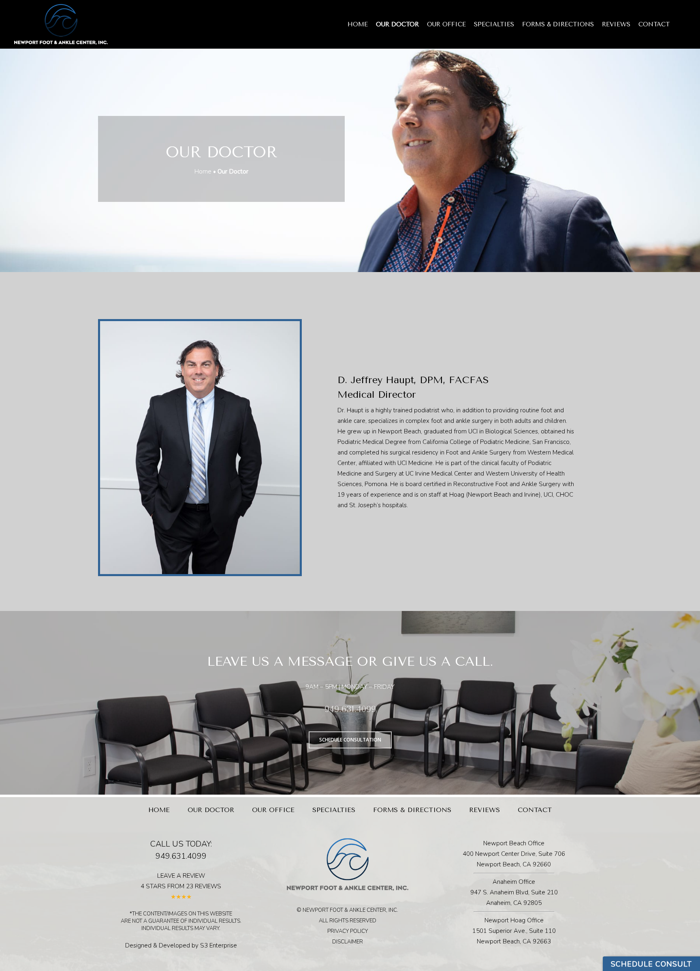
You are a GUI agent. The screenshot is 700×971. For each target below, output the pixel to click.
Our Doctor (397, 24)
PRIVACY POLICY (347, 931)
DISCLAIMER (347, 941)
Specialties (494, 24)
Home (358, 24)
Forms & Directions (558, 24)
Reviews (616, 24)
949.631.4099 (350, 709)
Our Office (446, 24)
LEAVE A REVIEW (181, 876)
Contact (654, 24)
